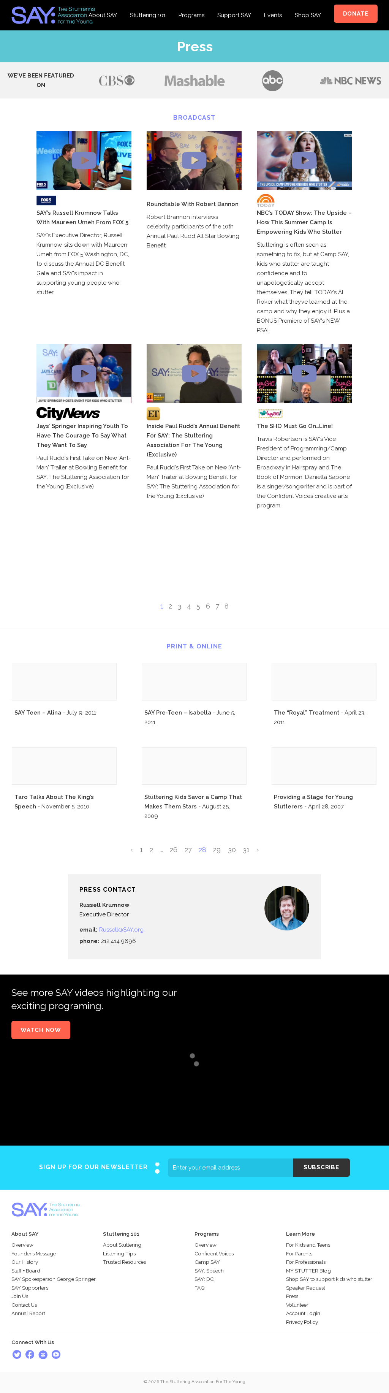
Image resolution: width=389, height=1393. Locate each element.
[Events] (273, 4)
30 (232, 850)
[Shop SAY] (308, 4)
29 (217, 850)
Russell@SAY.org (121, 929)
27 (188, 850)
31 (246, 850)
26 (173, 850)
